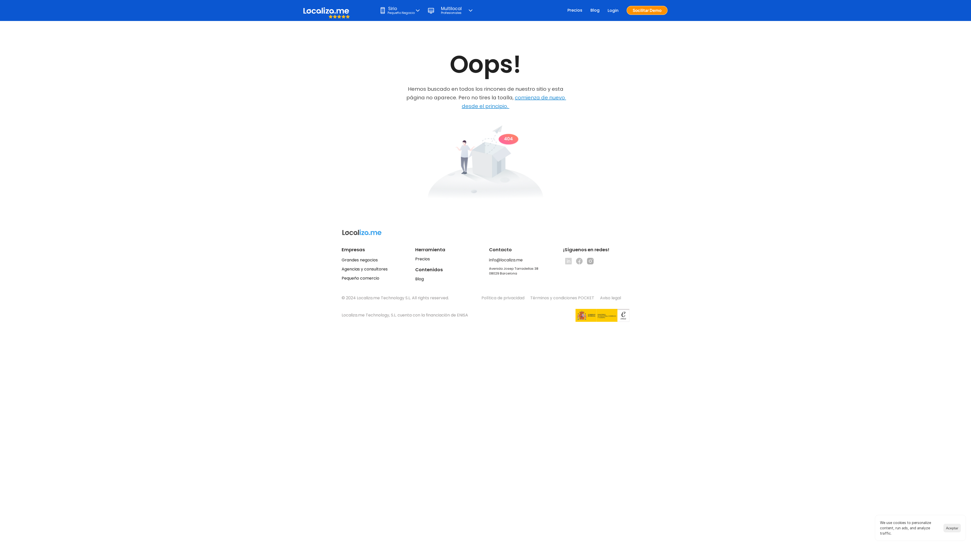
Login (613, 10)
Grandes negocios (360, 260)
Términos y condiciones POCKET (562, 298)
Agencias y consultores (365, 269)
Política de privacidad (502, 298)
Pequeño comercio (360, 278)
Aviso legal (611, 298)
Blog (595, 10)
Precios (574, 10)
